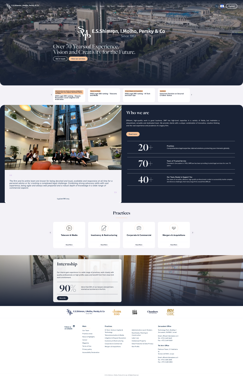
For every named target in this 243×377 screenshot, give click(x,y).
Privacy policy (87, 349)
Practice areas (87, 334)
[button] (51, 95)
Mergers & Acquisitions (104, 235)
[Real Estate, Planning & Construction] (174, 228)
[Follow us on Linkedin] (74, 326)
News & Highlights (88, 337)
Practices (121, 6)
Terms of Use (86, 346)
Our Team (111, 6)
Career (140, 6)
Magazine (149, 6)
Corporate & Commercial (69, 235)
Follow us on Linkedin (68, 328)
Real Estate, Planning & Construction (174, 236)
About (102, 6)
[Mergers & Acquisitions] (104, 228)
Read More (69, 245)
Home (94, 6)
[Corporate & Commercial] (69, 228)
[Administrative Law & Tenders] (139, 228)
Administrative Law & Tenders (139, 236)
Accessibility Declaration (90, 352)
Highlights (131, 6)
